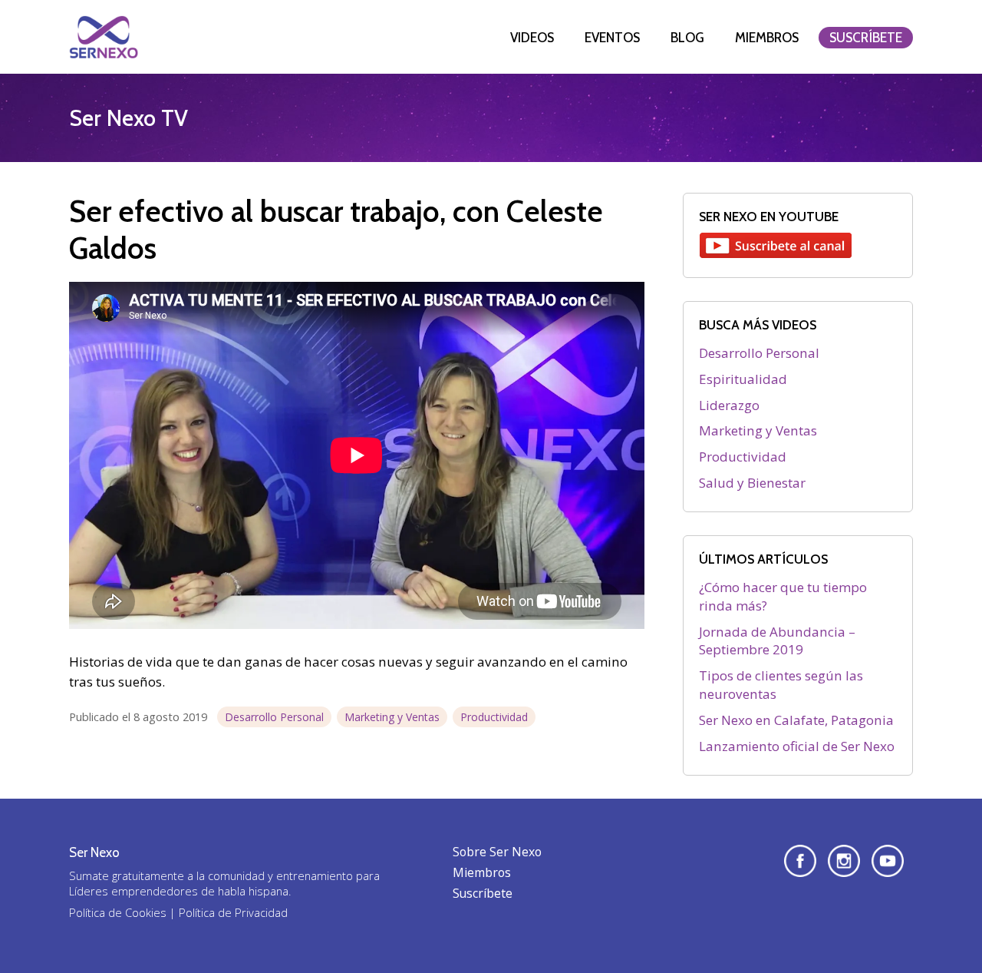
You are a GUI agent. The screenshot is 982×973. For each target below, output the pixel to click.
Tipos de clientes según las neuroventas (781, 685)
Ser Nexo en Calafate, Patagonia (796, 720)
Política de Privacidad (233, 912)
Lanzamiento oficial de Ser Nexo (797, 746)
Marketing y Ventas (392, 717)
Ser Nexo (103, 36)
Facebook (800, 861)
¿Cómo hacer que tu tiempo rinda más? (783, 596)
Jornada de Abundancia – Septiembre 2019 (777, 641)
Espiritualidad (743, 379)
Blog (687, 37)
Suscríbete (865, 37)
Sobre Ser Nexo (497, 851)
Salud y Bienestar (752, 482)
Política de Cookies (117, 912)
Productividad (494, 717)
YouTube (888, 861)
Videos (532, 37)
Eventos (612, 37)
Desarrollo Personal (274, 717)
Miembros (767, 37)
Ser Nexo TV (128, 117)
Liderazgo (729, 405)
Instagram (844, 861)
